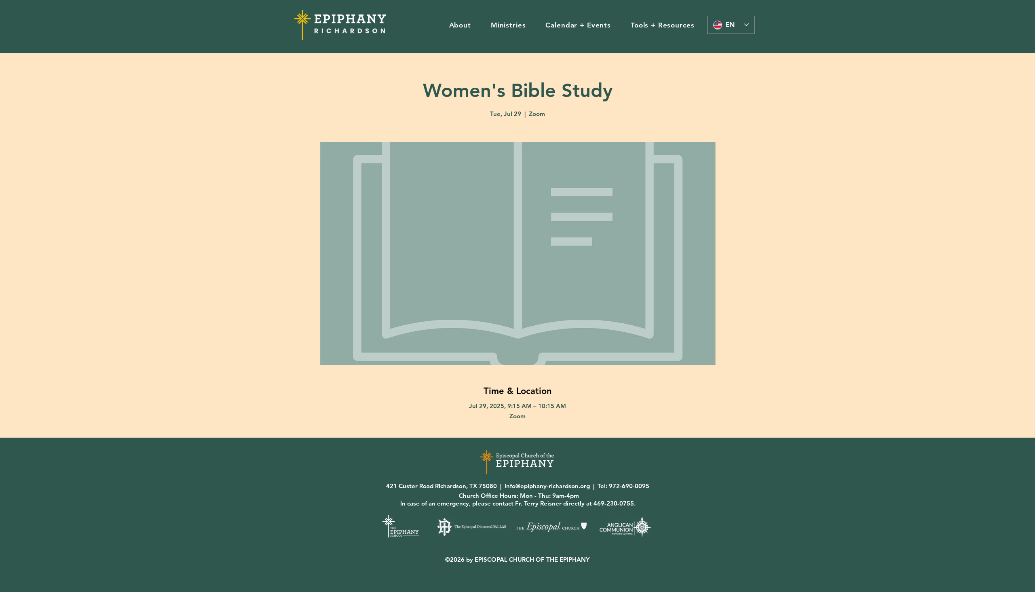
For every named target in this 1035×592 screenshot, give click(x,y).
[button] (460, 25)
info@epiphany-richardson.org (547, 486)
